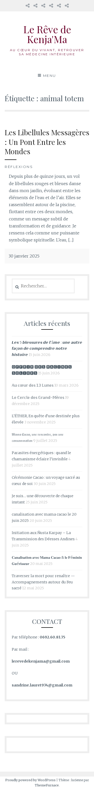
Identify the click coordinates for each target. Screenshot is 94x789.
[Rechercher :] (43, 286)
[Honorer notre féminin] (51, 6)
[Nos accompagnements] (59, 6)
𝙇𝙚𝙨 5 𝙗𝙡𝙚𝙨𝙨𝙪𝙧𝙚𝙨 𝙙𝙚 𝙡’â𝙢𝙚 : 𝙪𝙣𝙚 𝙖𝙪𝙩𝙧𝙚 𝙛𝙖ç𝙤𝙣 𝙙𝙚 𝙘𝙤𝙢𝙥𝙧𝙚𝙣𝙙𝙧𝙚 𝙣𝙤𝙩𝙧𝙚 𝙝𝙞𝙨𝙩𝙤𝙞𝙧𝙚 (47, 348)
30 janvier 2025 (24, 256)
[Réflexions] (67, 6)
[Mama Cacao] (35, 6)
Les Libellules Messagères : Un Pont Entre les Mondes (47, 141)
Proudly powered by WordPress (30, 780)
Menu (49, 75)
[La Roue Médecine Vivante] (43, 6)
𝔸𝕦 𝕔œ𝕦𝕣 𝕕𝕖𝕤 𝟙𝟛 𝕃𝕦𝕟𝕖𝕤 (33, 385)
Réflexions (19, 167)
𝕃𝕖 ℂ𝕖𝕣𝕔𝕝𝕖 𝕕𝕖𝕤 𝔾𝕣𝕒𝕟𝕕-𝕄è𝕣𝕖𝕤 (38, 397)
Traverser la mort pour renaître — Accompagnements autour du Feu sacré (43, 582)
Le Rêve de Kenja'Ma (47, 34)
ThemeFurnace (47, 785)
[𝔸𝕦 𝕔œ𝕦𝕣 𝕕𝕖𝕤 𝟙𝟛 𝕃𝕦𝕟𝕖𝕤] (28, 6)
